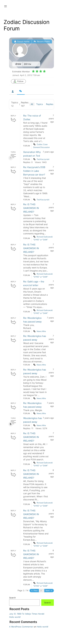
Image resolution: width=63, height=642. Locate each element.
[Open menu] (5, 6)
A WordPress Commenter (21, 626)
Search (12, 597)
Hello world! (15, 617)
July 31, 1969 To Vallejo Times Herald (26, 614)
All (32, 104)
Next (48, 590)
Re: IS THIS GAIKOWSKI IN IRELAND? (31, 208)
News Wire (41, 331)
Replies (49, 104)
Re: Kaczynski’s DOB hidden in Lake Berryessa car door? (34, 171)
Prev (35, 590)
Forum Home (23, 41)
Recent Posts (43, 41)
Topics (39, 104)
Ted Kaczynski (43, 159)
